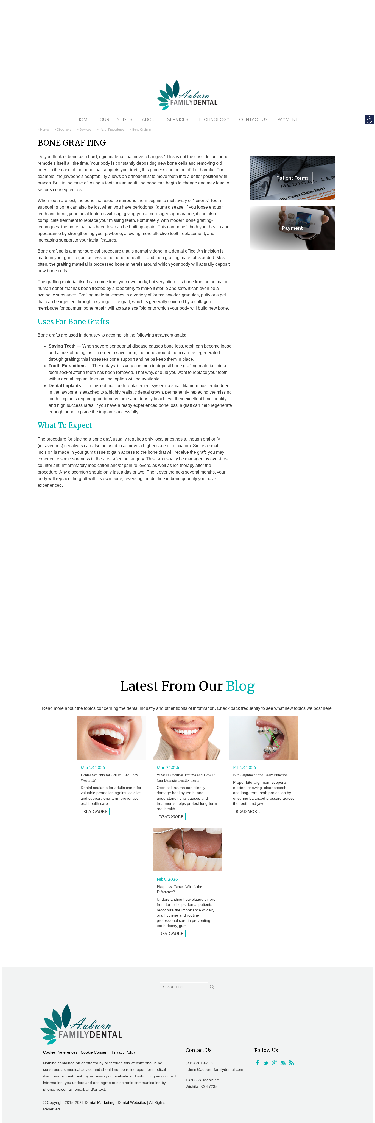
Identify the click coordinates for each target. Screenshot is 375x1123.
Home (83, 119)
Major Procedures (111, 129)
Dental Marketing (99, 1102)
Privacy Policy (124, 1052)
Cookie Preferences (60, 1052)
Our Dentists (116, 119)
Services (177, 119)
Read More (95, 811)
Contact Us (253, 119)
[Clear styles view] (370, 119)
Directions (64, 129)
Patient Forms (292, 178)
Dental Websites (132, 1102)
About (150, 119)
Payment (287, 119)
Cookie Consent (94, 1052)
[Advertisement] (187, 38)
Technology (214, 119)
